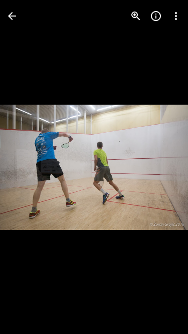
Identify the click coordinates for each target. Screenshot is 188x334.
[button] (28, 167)
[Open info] (156, 16)
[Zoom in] (136, 16)
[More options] (176, 16)
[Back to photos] (12, 16)
